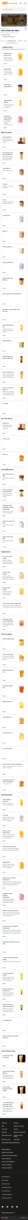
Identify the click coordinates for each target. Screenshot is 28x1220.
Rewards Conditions (7, 1198)
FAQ (3, 1126)
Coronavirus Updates (7, 1194)
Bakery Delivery (6, 1149)
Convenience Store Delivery (9, 1155)
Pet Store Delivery (7, 1165)
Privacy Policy (5, 1180)
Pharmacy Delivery (7, 1168)
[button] (11, 41)
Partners (16, 1123)
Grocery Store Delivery (8, 1161)
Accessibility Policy (6, 1187)
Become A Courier (19, 1126)
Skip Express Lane (7, 1135)
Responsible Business (8, 1142)
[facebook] (8, 1208)
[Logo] (5, 3)
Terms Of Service (6, 1176)
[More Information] (25, 29)
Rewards (4, 1132)
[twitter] (3, 1208)
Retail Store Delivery (7, 1152)
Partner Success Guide (18, 1135)
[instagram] (12, 1208)
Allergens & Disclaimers (8, 36)
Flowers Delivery (6, 1158)
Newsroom (17, 1142)
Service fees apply (5, 34)
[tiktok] (17, 1208)
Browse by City (6, 1139)
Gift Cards (4, 1129)
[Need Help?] (20, 3)
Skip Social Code (6, 1184)
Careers (16, 1129)
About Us (4, 1123)
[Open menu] (24, 3)
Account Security (6, 1191)
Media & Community (19, 1132)
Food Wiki (16, 1139)
